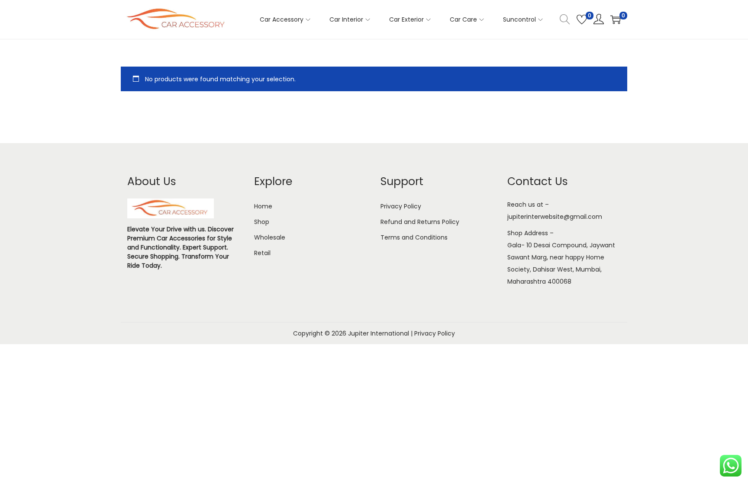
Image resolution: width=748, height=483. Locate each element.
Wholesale (269, 237)
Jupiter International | (381, 333)
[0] (582, 19)
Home (263, 206)
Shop (261, 222)
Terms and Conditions (414, 237)
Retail (262, 253)
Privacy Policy (400, 206)
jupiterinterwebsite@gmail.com (554, 216)
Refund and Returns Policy (419, 222)
